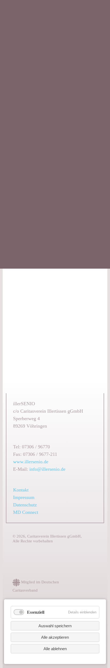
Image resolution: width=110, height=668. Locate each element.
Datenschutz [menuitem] (25, 504)
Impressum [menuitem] (23, 497)
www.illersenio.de (30, 461)
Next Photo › (92, 353)
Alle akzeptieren (55, 637)
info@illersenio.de (47, 469)
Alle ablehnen (55, 648)
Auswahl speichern (55, 626)
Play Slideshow (66, 353)
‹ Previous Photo (81, 353)
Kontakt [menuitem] (21, 490)
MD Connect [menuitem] (25, 512)
